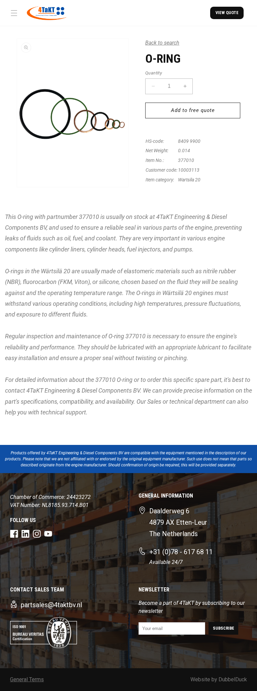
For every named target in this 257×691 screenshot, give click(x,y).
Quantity (153, 72)
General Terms (27, 679)
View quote (227, 12)
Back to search (162, 43)
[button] (14, 13)
